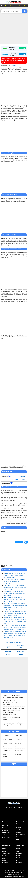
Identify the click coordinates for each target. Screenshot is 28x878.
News (4, 848)
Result (6, 5)
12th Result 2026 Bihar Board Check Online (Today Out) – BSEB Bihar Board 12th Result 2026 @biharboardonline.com (13, 711)
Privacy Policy (9, 872)
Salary (18, 848)
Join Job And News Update (14, 642)
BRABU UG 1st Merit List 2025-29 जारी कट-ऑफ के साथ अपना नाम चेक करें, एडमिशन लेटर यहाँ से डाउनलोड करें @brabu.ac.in (15, 627)
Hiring (15, 807)
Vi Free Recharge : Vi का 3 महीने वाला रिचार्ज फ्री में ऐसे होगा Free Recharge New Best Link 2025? (15, 587)
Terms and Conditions (14, 874)
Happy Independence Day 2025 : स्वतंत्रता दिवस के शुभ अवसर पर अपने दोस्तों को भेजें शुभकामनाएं (14, 599)
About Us (6, 870)
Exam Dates (5, 830)
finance (18, 837)
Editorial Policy (18, 872)
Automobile (19, 832)
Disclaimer (21, 870)
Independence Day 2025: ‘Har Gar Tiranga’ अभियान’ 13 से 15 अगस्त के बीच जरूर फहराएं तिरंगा (14, 593)
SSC (17, 851)
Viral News (9, 565)
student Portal (19, 750)
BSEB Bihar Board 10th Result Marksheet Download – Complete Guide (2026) (12, 703)
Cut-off (4, 828)
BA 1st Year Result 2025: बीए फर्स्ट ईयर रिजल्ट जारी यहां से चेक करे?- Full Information (14, 581)
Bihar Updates (20, 834)
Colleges (4, 835)
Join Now (22, 48)
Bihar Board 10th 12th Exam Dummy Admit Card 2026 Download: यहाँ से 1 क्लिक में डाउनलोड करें (14, 575)
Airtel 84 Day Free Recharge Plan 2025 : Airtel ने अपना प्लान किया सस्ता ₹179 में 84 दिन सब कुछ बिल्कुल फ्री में (15, 613)
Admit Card (18, 735)
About (10, 807)
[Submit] (24, 11)
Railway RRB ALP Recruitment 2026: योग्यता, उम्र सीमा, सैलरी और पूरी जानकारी (13, 696)
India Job (5, 825)
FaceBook (8, 651)
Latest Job (19, 5)
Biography (5, 862)
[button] (26, 542)
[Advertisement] (14, 29)
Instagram (20, 651)
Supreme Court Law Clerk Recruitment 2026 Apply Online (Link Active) (14, 724)
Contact (20, 807)
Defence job (18, 739)
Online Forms (6, 832)
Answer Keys (6, 837)
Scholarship (6, 750)
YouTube (20, 654)
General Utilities (7, 743)
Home (2, 5)
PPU (17, 860)
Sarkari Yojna (19, 747)
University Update (6, 755)
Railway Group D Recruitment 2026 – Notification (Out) (13, 718)
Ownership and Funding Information (14, 876)
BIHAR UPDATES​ (8, 739)
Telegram (7, 647)
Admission (12, 5)
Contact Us (13, 870)
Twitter (7, 654)
